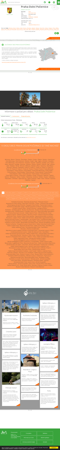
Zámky (28, 195)
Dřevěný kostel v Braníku (38, 249)
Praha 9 (41, 169)
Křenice (34, 164)
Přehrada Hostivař (43, 202)
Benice (14, 28)
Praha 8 (36, 169)
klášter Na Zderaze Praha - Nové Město (38, 232)
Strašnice (35, 177)
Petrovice (9, 167)
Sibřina (18, 177)
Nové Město (50, 166)
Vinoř (42, 178)
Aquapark (20, 192)
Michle (17, 166)
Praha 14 (38, 167)
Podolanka (21, 167)
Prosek (34, 175)
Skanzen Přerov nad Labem (43, 263)
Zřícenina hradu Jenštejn (46, 203)
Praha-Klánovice (11, 172)
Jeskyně (57, 195)
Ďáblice (57, 28)
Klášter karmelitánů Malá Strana (46, 243)
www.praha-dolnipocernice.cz (34, 24)
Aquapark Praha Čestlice (32, 205)
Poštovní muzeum (11, 214)
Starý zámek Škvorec (15, 235)
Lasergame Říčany (42, 208)
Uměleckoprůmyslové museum (19, 232)
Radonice (46, 175)
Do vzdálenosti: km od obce (25, 150)
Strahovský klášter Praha (12, 254)
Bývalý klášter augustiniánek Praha (44, 218)
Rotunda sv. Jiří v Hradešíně (26, 252)
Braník (21, 28)
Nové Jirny (43, 166)
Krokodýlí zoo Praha (47, 206)
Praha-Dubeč (49, 170)
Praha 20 (14, 169)
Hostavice (27, 162)
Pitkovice (15, 167)
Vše (3, 192)
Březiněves (29, 28)
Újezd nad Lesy (22, 178)
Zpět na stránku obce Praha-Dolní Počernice (50, 69)
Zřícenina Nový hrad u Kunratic (16, 213)
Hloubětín (37, 29)
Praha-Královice (39, 172)
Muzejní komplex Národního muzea (44, 210)
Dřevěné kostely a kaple (43, 195)
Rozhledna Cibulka (44, 257)
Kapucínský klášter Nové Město (46, 211)
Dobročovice (51, 159)
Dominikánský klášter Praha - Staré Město (37, 227)
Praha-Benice (10, 170)
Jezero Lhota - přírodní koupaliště (37, 262)
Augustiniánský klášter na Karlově (44, 216)
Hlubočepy (42, 29)
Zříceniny (34, 195)
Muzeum (34, 198)
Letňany (52, 164)
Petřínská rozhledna (12, 252)
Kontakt (45, 442)
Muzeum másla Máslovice (23, 267)
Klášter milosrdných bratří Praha (45, 224)
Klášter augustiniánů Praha (21, 238)
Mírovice (22, 166)
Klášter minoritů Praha (28, 218)
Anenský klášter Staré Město (46, 233)
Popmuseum (47, 256)
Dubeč (24, 29)
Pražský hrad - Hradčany (47, 244)
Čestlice (30, 159)
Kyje (48, 164)
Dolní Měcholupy (13, 29)
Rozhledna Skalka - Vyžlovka (41, 260)
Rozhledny (18, 195)
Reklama (45, 433)
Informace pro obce (29, 437)
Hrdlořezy (38, 162)
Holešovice (51, 29)
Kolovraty (22, 164)
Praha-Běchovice (48, 169)
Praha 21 (20, 169)
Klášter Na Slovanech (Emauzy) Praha (15, 233)
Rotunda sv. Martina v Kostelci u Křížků (42, 265)
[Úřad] (30, 99)
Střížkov (41, 177)
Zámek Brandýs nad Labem (14, 244)
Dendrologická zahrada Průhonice (16, 205)
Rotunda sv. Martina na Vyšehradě (30, 229)
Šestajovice (13, 177)
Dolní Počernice (20, 29)
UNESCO (26, 192)
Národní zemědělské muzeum (47, 222)
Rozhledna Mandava (27, 260)
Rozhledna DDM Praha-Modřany (16, 256)
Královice (28, 164)
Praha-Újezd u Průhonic (12, 175)
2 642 (30, 22)
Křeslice (39, 164)
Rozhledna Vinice (9, 211)
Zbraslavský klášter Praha (20, 262)
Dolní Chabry (6, 29)
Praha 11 (32, 167)
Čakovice (37, 28)
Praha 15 (44, 167)
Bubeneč (33, 28)
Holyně (55, 29)
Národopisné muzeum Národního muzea (20, 248)
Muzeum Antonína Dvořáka (45, 214)
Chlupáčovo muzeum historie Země (26, 224)
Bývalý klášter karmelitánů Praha (29, 222)
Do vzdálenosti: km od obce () (23, 183)
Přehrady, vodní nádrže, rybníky (51, 192)
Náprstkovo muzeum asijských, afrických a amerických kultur (22, 230)
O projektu (28, 433)
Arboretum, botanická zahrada (7, 195)
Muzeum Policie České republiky (25, 216)
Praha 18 (50, 167)
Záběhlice (27, 180)
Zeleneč (33, 180)
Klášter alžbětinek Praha (18, 227)
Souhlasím (54, 447)
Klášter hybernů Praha (31, 213)
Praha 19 (8, 169)
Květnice (44, 164)
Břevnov (24, 28)
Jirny (48, 162)
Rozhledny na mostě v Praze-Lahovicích (19, 259)
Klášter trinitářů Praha (13, 225)
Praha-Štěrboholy (45, 174)
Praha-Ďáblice (27, 170)
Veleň (38, 178)
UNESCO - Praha (31, 237)
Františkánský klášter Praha (48, 219)
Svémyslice (51, 177)
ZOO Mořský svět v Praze (44, 213)
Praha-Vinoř (22, 175)
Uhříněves (15, 178)
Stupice (46, 177)
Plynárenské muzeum (46, 205)
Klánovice (11, 164)
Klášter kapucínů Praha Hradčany (43, 252)
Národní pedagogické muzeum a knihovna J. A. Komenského (29, 240)
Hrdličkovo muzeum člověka (12, 222)
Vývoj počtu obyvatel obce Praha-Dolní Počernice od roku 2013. (14, 62)
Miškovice (27, 166)
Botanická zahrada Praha (30, 202)
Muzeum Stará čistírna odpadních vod (39, 246)
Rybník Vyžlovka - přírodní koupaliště (18, 263)
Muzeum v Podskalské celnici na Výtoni (16, 237)
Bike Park (21, 198)
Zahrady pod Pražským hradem (37, 238)
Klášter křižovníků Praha (42, 235)
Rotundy (51, 195)
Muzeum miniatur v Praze (27, 254)
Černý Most (42, 28)
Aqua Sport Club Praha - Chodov (30, 203)
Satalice (51, 175)
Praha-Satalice (35, 174)
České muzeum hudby (46, 241)
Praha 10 (27, 167)
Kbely (6, 164)
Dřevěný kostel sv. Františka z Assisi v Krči (26, 211)
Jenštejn (44, 162)
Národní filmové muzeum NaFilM (45, 221)
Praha (29, 11)
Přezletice (29, 175)
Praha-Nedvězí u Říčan (16, 174)
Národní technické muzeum (12, 219)
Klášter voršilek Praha (32, 233)
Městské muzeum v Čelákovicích (34, 256)
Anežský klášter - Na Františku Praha (30, 219)
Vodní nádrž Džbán (16, 260)
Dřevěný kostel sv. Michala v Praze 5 (41, 248)
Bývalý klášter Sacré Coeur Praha (22, 249)
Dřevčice (27, 161)
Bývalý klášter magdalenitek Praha (14, 243)
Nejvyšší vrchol (14, 198)
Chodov (46, 28)
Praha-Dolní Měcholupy (38, 170)
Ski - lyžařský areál (33, 192)
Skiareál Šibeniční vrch (13, 265)
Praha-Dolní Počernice (34, 6)
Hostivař (33, 162)
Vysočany (52, 178)
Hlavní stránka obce (56, 38)
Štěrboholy (29, 177)
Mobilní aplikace (45, 437)
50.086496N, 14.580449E (33, 17)
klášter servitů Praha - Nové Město (43, 225)
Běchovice (11, 28)
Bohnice (18, 28)
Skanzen (41, 192)
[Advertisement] (30, 82)
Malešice (12, 166)
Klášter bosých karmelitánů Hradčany (18, 251)
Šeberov (7, 177)
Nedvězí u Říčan (35, 166)
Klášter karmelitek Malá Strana (45, 237)
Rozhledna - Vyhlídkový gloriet (13, 210)
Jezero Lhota (32, 263)
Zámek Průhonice (31, 208)
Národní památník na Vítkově (33, 206)
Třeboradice (8, 178)
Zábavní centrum (41, 198)
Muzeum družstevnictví (28, 210)
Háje (27, 29)
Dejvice (2, 29)
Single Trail (28, 198)
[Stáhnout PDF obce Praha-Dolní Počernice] (55, 33)
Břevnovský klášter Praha (31, 257)
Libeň (7, 166)
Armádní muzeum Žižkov (19, 208)
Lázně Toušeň (32, 251)
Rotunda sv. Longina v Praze (13, 218)
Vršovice (47, 178)
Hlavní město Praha (32, 13)
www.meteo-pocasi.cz (31, 137)
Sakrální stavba (50, 198)
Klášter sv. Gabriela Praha (44, 251)
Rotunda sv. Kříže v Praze (28, 235)
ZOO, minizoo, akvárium (11, 192)
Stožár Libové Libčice (25, 265)
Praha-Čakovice (19, 170)
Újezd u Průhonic (31, 178)
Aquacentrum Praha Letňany (13, 203)
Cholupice (50, 28)
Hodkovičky (46, 29)
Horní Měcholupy (10, 162)
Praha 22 (25, 169)
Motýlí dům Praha (11, 216)
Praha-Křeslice (48, 172)
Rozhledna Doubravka (17, 202)
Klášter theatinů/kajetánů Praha (19, 246)
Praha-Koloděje (21, 172)
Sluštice (23, 177)
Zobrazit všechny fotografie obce (30, 107)
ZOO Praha (25, 244)
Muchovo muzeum (32, 214)
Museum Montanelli (34, 244)
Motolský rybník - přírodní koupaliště (40, 259)
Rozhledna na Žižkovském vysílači (15, 206)
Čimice (54, 28)
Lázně (8, 198)
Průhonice (40, 175)
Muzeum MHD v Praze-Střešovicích (44, 254)
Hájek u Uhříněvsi (31, 29)
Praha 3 (31, 169)
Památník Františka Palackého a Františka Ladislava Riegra (21, 221)
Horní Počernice (20, 162)
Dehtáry (45, 159)
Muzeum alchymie (11, 224)
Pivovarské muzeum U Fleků (46, 230)
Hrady (24, 195)
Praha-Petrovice (27, 174)
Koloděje (17, 164)
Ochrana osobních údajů (28, 442)
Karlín (52, 162)
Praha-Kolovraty (30, 172)
